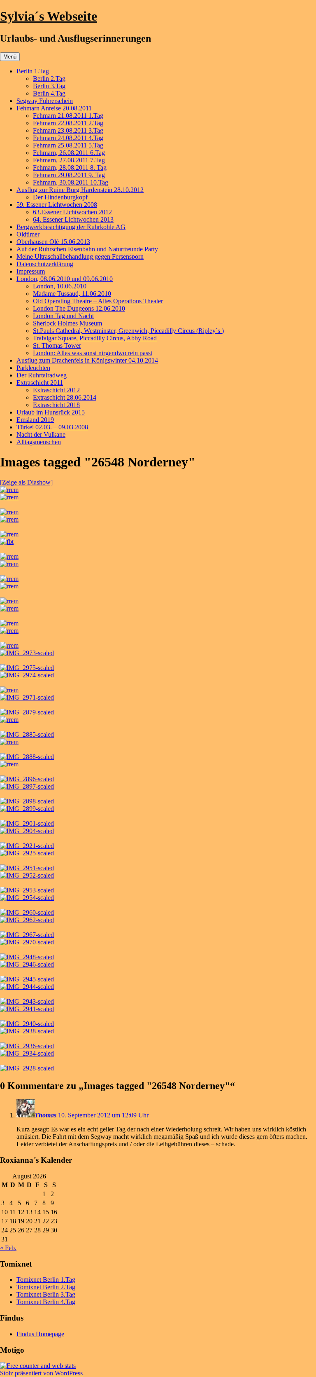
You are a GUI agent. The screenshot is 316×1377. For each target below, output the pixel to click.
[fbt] (7, 541)
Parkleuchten (33, 367)
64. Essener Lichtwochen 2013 (73, 219)
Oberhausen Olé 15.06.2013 (53, 241)
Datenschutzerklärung (44, 263)
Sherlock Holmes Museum (67, 323)
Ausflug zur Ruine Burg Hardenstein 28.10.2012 (80, 189)
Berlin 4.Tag (49, 93)
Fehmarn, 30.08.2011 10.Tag (70, 182)
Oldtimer (28, 234)
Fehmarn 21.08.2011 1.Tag (68, 115)
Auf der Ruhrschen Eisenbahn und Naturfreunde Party (87, 249)
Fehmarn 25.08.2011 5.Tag (68, 145)
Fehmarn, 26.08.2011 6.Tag (69, 152)
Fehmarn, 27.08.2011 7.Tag (69, 160)
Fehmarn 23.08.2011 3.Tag (68, 130)
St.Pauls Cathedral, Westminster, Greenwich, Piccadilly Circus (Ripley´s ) (128, 330)
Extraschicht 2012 (56, 389)
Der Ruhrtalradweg (41, 375)
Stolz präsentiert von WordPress (41, 1373)
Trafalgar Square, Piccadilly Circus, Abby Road (95, 338)
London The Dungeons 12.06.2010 (79, 308)
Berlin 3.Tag (49, 85)
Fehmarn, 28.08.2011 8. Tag (70, 167)
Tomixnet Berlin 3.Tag (45, 1294)
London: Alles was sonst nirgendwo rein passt (92, 352)
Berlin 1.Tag (32, 71)
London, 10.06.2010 (59, 286)
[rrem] (9, 489)
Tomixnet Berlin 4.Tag (45, 1301)
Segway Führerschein (44, 100)
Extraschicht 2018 (56, 404)
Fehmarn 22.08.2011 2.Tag (68, 122)
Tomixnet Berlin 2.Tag (45, 1286)
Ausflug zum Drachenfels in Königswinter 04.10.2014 (87, 360)
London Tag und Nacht (63, 315)
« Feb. (8, 1247)
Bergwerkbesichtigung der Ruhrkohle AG (70, 226)
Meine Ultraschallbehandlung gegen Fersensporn (80, 256)
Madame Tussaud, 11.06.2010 (72, 293)
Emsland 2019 (35, 419)
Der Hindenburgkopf (60, 197)
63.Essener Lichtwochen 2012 (72, 211)
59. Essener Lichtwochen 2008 (56, 204)
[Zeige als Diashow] (26, 482)
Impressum (30, 271)
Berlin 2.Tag (49, 78)
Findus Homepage (40, 1333)
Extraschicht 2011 (39, 382)
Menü (9, 57)
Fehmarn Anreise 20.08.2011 (54, 108)
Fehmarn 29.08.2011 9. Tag (69, 174)
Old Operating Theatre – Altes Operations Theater (98, 300)
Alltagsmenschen (38, 441)
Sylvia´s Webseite (48, 16)
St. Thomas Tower (57, 345)
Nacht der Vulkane (40, 434)
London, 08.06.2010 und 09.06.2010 (64, 278)
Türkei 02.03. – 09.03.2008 (52, 427)
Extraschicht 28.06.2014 (64, 397)
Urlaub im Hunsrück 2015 (50, 412)
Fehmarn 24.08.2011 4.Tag (68, 137)
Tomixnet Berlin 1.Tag (45, 1279)
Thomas (45, 1115)
